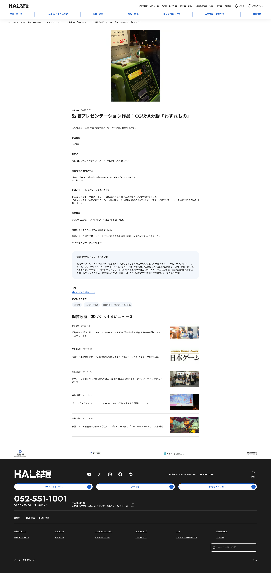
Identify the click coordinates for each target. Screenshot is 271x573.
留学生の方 (59, 531)
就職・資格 (98, 14)
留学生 (219, 6)
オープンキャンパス (53, 486)
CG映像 (77, 304)
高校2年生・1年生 (169, 6)
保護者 (228, 6)
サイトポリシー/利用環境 (186, 537)
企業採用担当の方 (102, 537)
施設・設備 (133, 14)
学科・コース (16, 14)
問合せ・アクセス (217, 486)
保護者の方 (59, 537)
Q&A (178, 531)
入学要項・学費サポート (216, 14)
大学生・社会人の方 (103, 531)
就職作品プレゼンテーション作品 (117, 304)
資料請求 (135, 486)
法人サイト (140, 531)
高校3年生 (154, 6)
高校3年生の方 (20, 531)
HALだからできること (57, 14)
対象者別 (257, 14)
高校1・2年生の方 (21, 537)
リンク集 (220, 537)
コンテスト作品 (91, 304)
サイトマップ (141, 537)
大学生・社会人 (186, 6)
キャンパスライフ (171, 14)
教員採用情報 (221, 531)
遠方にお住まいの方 (204, 6)
